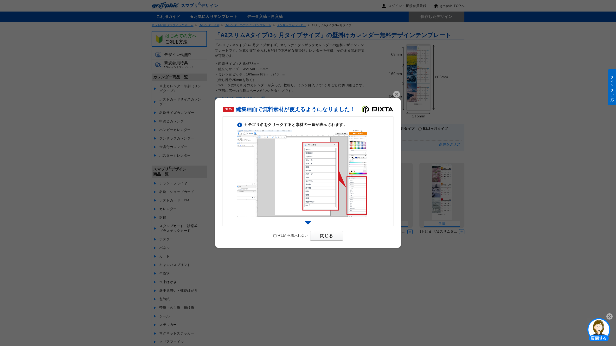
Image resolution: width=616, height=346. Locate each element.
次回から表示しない (292, 235)
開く (599, 329)
